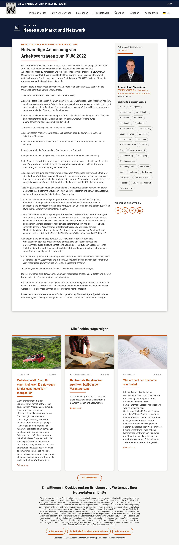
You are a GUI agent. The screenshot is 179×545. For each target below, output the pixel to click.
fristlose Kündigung (128, 145)
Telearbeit (124, 183)
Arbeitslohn (124, 118)
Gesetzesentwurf (137, 150)
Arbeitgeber (135, 107)
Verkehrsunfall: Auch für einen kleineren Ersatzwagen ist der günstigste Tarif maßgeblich (36, 386)
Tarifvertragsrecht (143, 177)
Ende (132, 134)
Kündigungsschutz (127, 166)
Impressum (120, 538)
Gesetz (123, 150)
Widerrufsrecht (126, 188)
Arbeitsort (138, 118)
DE (168, 13)
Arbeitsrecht (140, 123)
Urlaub (136, 183)
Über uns (119, 13)
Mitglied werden (37, 13)
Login (169, 4)
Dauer (122, 134)
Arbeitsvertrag (145, 129)
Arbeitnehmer (125, 112)
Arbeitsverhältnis (127, 129)
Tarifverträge (125, 177)
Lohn (122, 172)
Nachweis (133, 172)
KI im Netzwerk (101, 13)
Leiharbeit (144, 166)
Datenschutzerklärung (87, 538)
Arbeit (122, 107)
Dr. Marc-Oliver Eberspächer (131, 87)
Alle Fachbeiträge (89, 478)
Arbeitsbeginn (142, 112)
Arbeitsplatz (125, 123)
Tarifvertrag (147, 172)
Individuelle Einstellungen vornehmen (89, 531)
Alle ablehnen (56, 531)
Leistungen (82, 13)
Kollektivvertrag (126, 156)
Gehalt (144, 145)
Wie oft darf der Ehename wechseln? (140, 382)
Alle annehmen (122, 531)
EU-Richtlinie (125, 139)
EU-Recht (143, 134)
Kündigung (142, 156)
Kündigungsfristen (127, 161)
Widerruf (147, 183)
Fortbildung (141, 139)
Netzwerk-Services (60, 13)
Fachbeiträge (151, 13)
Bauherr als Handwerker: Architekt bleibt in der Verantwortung (86, 384)
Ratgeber (134, 13)
